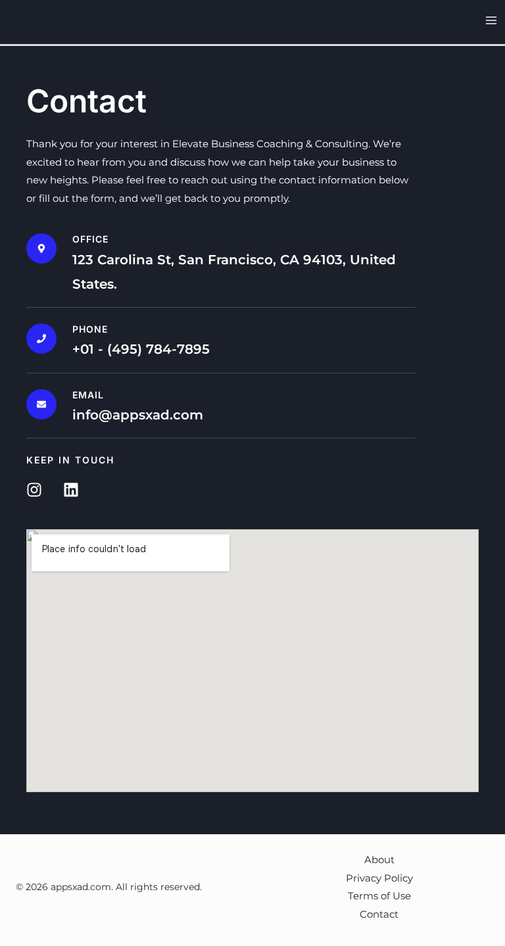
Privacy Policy (379, 878)
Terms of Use (379, 895)
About (379, 859)
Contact (379, 914)
